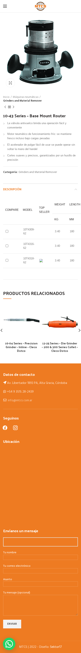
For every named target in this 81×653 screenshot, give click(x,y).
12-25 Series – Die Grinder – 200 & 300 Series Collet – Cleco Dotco (60, 347)
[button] (9, 644)
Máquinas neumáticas (25, 97)
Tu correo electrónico (17, 566)
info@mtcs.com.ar (20, 400)
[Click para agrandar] (10, 83)
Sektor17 (56, 647)
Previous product (5, 107)
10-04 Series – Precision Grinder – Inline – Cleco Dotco (21, 347)
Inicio (6, 97)
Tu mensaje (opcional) (16, 593)
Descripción (12, 189)
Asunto (7, 580)
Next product (13, 107)
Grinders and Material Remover (22, 101)
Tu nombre (9, 553)
